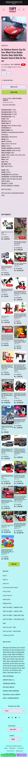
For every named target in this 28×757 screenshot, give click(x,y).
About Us (5, 579)
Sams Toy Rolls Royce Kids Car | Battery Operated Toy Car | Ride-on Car (7, 476)
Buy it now (14, 92)
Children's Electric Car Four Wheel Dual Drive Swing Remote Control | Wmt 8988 (7, 501)
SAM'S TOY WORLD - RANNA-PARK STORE (13, 615)
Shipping (9, 67)
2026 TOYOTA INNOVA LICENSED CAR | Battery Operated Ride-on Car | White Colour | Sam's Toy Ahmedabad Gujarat (20, 525)
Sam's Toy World (13, 746)
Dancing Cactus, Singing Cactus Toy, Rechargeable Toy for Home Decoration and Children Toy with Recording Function (20, 315)
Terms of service (10, 751)
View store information (9, 105)
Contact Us (6, 583)
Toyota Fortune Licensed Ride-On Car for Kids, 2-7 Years (7, 525)
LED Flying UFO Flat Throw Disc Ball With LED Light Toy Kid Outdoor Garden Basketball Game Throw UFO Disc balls (7, 551)
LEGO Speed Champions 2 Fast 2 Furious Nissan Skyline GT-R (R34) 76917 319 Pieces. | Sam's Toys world (7, 451)
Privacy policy (20, 748)
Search (5, 576)
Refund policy (6, 599)
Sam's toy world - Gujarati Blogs (12, 631)
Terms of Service (7, 595)
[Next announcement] (25, 2)
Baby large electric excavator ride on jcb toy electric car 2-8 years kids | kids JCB (20, 242)
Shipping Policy (7, 603)
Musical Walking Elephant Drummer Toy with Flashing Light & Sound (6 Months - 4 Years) (20, 341)
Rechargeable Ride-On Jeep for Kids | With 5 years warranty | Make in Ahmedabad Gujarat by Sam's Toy (7, 395)
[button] (4, 10)
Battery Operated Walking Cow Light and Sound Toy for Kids (7, 290)
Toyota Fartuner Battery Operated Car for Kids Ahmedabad (20, 264)
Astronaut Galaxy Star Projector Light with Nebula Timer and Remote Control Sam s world (20, 420)
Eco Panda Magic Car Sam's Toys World (7, 232)
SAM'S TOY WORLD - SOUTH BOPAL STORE (13, 619)
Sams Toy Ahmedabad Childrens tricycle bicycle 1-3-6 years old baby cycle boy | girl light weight (20, 292)
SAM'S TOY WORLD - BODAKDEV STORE (13, 607)
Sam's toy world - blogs (9, 627)
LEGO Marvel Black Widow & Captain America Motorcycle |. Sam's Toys (6, 267)
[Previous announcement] (3, 2)
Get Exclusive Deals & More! (10, 587)
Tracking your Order (8, 635)
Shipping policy (19, 751)
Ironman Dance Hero (5, 316)
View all (13, 564)
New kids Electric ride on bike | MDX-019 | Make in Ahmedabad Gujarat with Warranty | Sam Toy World (20, 395)
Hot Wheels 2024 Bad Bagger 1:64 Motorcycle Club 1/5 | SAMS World (7, 427)
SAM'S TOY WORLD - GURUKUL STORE (12, 611)
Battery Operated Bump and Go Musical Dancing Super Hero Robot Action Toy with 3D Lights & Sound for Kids (7, 366)
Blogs (4, 623)
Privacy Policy (7, 591)
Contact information (9, 753)
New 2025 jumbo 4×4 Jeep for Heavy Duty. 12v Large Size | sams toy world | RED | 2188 (19, 476)
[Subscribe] (23, 711)
